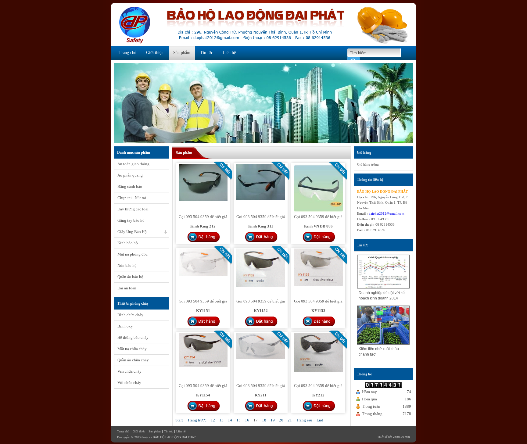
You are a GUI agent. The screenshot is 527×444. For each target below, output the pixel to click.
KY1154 (203, 395)
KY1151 (203, 310)
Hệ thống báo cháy (133, 337)
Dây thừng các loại (133, 209)
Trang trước (196, 420)
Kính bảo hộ (127, 243)
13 (221, 420)
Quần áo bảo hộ (130, 276)
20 (281, 420)
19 (273, 420)
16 (247, 420)
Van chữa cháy (129, 371)
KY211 (261, 395)
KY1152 (261, 310)
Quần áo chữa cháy (133, 360)
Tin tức (206, 52)
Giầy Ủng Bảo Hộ (132, 231)
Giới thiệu (154, 52)
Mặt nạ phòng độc (132, 254)
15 (238, 420)
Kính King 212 (203, 226)
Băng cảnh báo (129, 186)
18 (264, 420)
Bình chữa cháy (130, 315)
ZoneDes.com (401, 437)
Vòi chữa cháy (129, 382)
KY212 (318, 395)
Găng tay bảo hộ (131, 220)
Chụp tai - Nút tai (131, 197)
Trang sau (304, 420)
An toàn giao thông (133, 164)
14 (230, 420)
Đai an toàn (126, 288)
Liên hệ (229, 52)
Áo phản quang (130, 175)
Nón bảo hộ (127, 265)
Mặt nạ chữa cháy (132, 348)
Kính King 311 (260, 226)
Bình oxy (125, 326)
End (320, 420)
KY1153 (318, 310)
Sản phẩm (181, 52)
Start (179, 420)
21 (290, 420)
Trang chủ (127, 52)
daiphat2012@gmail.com (386, 213)
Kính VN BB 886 (318, 226)
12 (213, 420)
